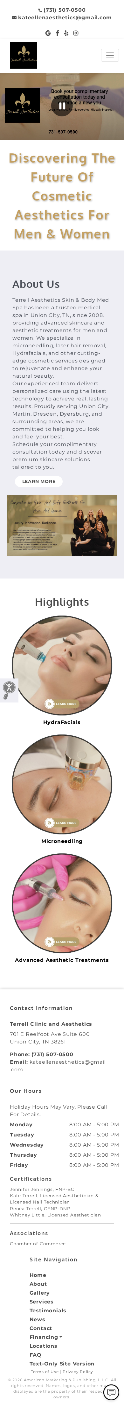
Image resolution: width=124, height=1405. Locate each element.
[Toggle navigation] (110, 55)
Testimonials (48, 1311)
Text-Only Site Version (62, 1364)
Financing (44, 1337)
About (38, 1284)
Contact (41, 1328)
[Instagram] (76, 33)
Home (38, 1275)
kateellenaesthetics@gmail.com (65, 18)
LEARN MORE (39, 481)
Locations (44, 1346)
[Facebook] (57, 33)
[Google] (48, 33)
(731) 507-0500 (65, 10)
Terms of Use (45, 1371)
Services (42, 1302)
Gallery (40, 1293)
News (37, 1319)
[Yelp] (66, 33)
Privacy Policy (78, 1371)
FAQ (36, 1355)
